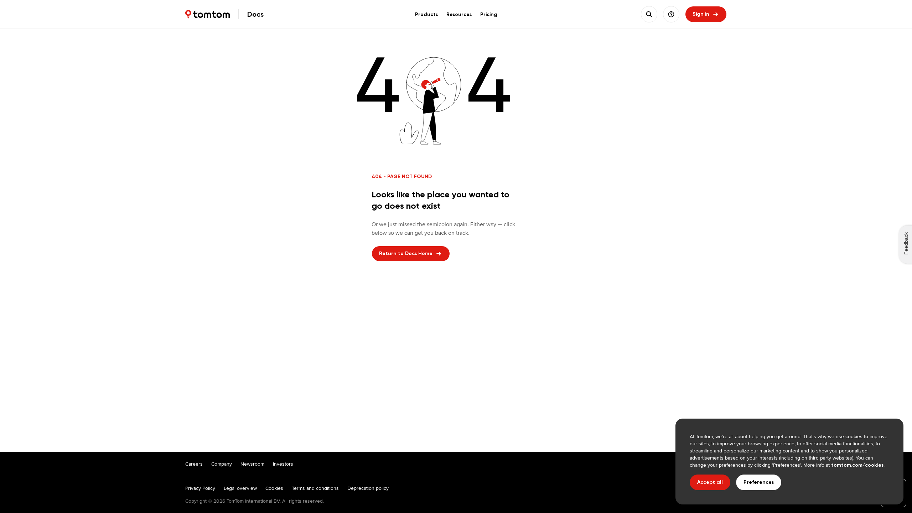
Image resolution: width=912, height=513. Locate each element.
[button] (671, 14)
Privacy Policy (200, 488)
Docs (255, 14)
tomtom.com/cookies (857, 465)
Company (221, 463)
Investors (283, 463)
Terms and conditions (315, 488)
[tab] (426, 14)
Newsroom (252, 463)
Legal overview (240, 488)
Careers (194, 463)
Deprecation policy (368, 488)
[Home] (207, 14)
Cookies (274, 488)
